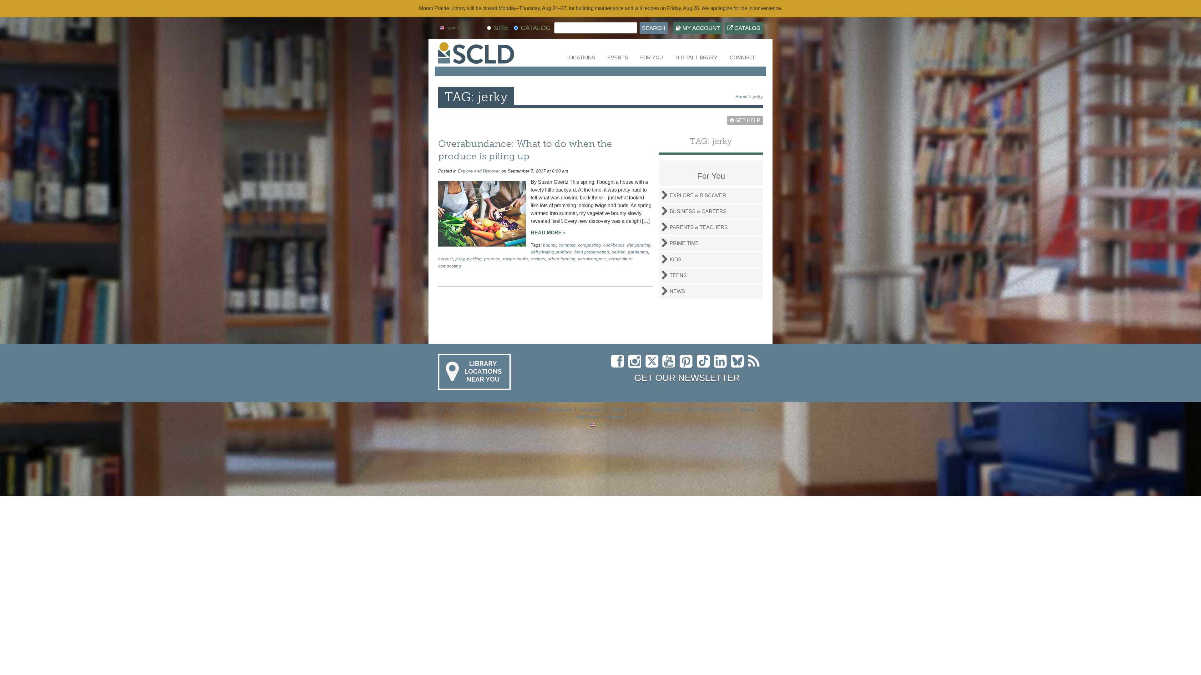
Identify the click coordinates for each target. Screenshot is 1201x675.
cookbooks (614, 245)
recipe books (515, 258)
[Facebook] (619, 365)
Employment (559, 409)
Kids (676, 259)
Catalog (747, 28)
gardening (638, 251)
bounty (549, 245)
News (677, 291)
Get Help (747, 120)
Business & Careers (698, 211)
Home (741, 96)
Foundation (591, 409)
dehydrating (639, 245)
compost (567, 245)
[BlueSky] (739, 365)
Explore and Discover (479, 170)
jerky (459, 258)
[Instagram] (636, 365)
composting (589, 245)
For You (651, 57)
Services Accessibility (710, 409)
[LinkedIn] (722, 365)
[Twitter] (654, 365)
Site (501, 27)
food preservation (591, 251)
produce (492, 258)
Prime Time (684, 243)
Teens (678, 275)
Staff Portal (587, 417)
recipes (538, 258)
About (533, 409)
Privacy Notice (667, 409)
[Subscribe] (755, 365)
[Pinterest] (688, 365)
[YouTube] (670, 365)
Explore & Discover (698, 195)
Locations (580, 57)
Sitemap (748, 409)
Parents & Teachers (699, 227)
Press (638, 409)
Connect (742, 57)
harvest (445, 258)
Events (617, 57)
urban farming (561, 258)
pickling (474, 258)
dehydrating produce (551, 251)
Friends (618, 409)
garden (618, 251)
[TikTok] (705, 365)
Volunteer (615, 417)
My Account (700, 28)
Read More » (548, 232)
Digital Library (696, 57)
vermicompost (592, 258)
